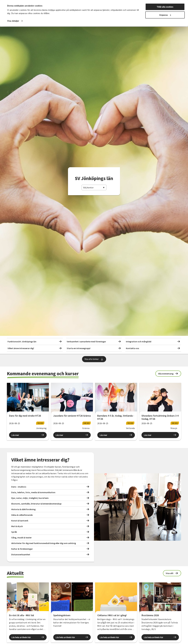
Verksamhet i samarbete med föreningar (86, 341)
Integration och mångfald (138, 341)
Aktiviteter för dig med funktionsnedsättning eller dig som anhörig (43, 543)
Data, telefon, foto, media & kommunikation (33, 492)
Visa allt (169, 573)
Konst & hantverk (19, 520)
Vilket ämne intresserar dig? (21, 348)
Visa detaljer (13, 21)
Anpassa (163, 15)
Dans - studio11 (18, 486)
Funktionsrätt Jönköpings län (22, 341)
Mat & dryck (17, 526)
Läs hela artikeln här (21, 637)
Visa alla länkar (92, 359)
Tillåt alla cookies (165, 7)
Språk (14, 531)
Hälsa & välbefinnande (22, 515)
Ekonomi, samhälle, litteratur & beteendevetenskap (36, 503)
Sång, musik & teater (21, 537)
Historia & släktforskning (23, 509)
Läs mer (15, 435)
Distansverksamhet (20, 554)
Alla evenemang (165, 373)
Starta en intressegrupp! (78, 348)
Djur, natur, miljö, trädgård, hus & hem (30, 498)
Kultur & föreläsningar (22, 548)
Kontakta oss (132, 348)
